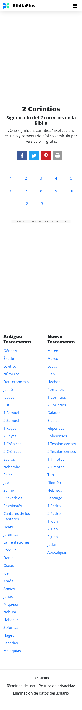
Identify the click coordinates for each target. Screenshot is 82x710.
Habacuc (10, 619)
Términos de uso (21, 685)
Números (11, 374)
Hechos (53, 381)
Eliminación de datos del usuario (41, 693)
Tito (50, 474)
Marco (52, 358)
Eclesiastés (12, 505)
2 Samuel (11, 420)
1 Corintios (56, 397)
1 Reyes (9, 428)
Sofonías (10, 627)
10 (71, 191)
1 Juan (52, 521)
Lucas (52, 366)
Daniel (8, 557)
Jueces (8, 397)
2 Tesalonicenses (61, 451)
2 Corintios (56, 405)
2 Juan (52, 529)
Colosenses (57, 436)
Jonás (8, 596)
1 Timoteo (56, 459)
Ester (7, 474)
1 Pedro (54, 505)
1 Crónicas (12, 443)
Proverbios (12, 498)
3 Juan (52, 536)
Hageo (9, 635)
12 (26, 203)
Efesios (53, 420)
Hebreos (54, 490)
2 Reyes (9, 436)
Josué (8, 389)
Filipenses (55, 428)
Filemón (54, 482)
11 (11, 203)
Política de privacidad (57, 685)
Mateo (52, 350)
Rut (6, 405)
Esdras (9, 459)
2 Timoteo (56, 467)
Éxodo (8, 358)
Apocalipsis (57, 552)
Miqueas (10, 604)
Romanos (55, 389)
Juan (51, 374)
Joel (6, 573)
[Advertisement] (41, 52)
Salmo (8, 490)
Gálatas (53, 412)
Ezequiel (10, 550)
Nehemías (12, 467)
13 (41, 203)
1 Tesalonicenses (61, 443)
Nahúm (9, 611)
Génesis (10, 350)
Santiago (54, 498)
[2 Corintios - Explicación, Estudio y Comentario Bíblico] (22, 155)
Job (6, 482)
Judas (52, 544)
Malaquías (12, 650)
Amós (8, 580)
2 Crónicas (12, 451)
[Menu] (75, 5)
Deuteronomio (16, 381)
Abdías (9, 588)
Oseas (8, 565)
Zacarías (10, 642)
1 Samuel (11, 412)
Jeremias (10, 534)
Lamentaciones (16, 542)
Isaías (8, 526)
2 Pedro (54, 513)
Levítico (9, 366)
